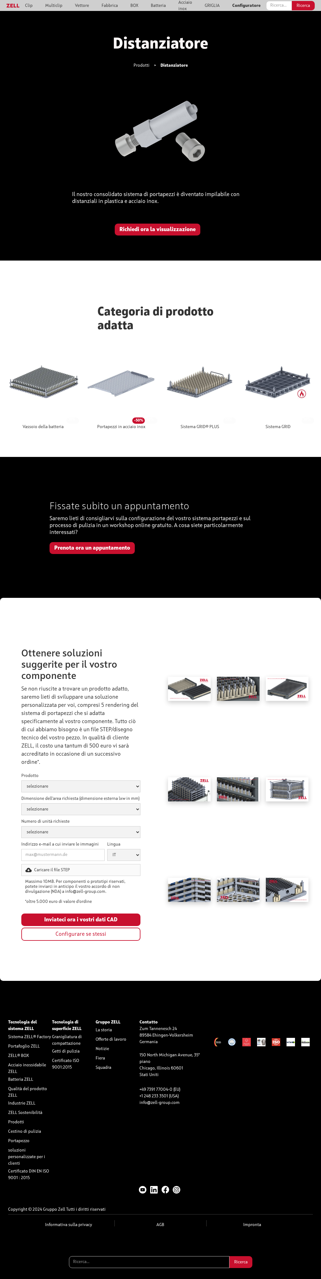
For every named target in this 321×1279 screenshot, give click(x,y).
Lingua (113, 844)
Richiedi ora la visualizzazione (157, 229)
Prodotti (142, 65)
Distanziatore (174, 65)
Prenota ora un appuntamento (92, 548)
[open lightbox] (160, 137)
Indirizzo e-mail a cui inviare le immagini (60, 844)
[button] (81, 870)
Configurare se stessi (80, 934)
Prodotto (30, 776)
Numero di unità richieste (45, 821)
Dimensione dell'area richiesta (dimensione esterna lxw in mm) (80, 798)
